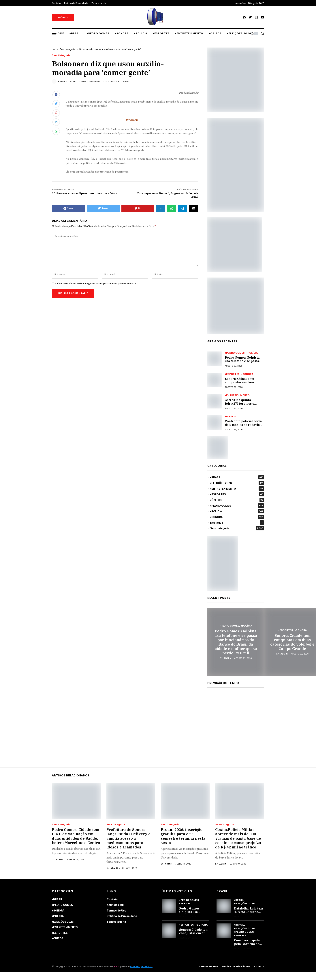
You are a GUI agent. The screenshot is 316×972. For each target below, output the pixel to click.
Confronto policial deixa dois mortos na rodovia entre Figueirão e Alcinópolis (243, 426)
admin (61, 81)
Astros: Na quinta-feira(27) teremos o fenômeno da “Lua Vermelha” (239, 405)
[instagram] (256, 17)
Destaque (236, 522)
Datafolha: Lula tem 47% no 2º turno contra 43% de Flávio (248, 914)
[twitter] (250, 17)
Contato (112, 899)
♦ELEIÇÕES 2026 (236, 483)
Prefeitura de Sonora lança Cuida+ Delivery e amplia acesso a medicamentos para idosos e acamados (128, 838)
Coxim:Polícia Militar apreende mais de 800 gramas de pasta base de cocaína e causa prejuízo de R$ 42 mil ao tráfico (238, 838)
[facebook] (244, 17)
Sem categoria (67, 49)
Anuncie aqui (115, 904)
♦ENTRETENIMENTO (237, 395)
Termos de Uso (116, 910)
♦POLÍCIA (252, 352)
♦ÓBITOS (236, 500)
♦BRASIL (236, 477)
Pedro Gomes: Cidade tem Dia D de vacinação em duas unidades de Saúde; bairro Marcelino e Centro (76, 836)
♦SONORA (247, 374)
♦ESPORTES (232, 374)
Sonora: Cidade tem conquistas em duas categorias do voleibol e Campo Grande (243, 384)
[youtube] (262, 17)
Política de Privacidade (122, 916)
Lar (53, 49)
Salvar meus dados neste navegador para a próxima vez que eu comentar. (96, 283)
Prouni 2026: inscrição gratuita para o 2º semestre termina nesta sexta (183, 836)
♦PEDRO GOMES (235, 352)
